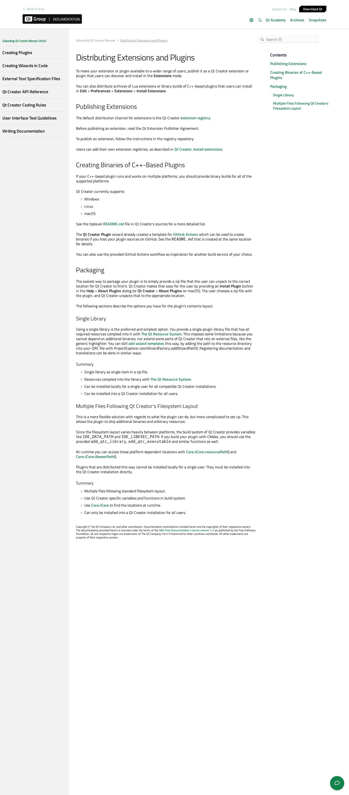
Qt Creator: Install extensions (198, 149)
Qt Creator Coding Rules (24, 105)
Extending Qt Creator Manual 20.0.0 (24, 40)
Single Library (283, 95)
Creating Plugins (17, 52)
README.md (113, 224)
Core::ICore (100, 505)
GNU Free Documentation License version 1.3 (186, 530)
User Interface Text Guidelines (29, 118)
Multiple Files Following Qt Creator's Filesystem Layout (300, 106)
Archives (297, 20)
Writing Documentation (23, 131)
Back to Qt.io (35, 8)
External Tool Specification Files (31, 79)
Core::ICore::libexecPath (95, 456)
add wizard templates (146, 343)
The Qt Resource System (161, 334)
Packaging (278, 86)
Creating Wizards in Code (25, 65)
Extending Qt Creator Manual (95, 40)
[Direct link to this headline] (139, 107)
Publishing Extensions (288, 63)
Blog (293, 9)
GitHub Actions (185, 234)
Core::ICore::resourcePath (206, 452)
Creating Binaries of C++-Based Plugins (296, 74)
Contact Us (279, 9)
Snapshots (317, 20)
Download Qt (312, 8)
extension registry (195, 118)
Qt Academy (276, 20)
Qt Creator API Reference (25, 92)
